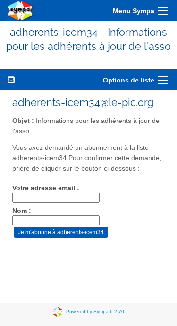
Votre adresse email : (45, 188)
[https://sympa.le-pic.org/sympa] (21, 10)
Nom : (21, 210)
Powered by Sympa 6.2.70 (95, 311)
